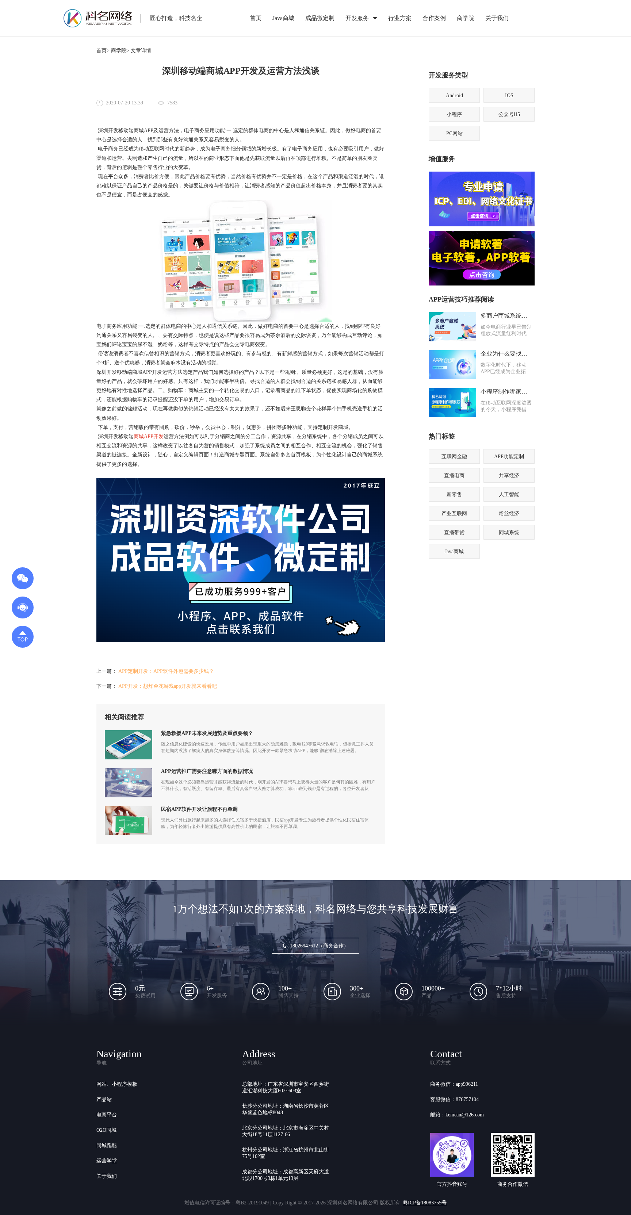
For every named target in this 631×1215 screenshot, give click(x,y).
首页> (103, 50)
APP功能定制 (509, 456)
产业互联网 (454, 513)
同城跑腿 (106, 1145)
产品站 (104, 1099)
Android (454, 95)
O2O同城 (106, 1130)
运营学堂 (106, 1161)
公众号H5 (509, 114)
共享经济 (509, 475)
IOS (509, 95)
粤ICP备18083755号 (425, 1203)
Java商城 (283, 18)
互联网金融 (454, 456)
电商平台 (106, 1115)
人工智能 (509, 494)
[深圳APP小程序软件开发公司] (240, 640)
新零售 (454, 494)
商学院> (120, 50)
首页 (255, 18)
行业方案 (400, 18)
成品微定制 (319, 18)
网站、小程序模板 (116, 1084)
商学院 (465, 18)
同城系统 (509, 532)
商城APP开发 (149, 436)
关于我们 (497, 18)
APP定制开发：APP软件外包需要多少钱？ (166, 671)
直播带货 (454, 532)
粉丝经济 (509, 513)
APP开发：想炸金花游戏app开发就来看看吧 (167, 686)
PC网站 (454, 133)
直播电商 (454, 475)
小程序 (454, 114)
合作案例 (434, 18)
